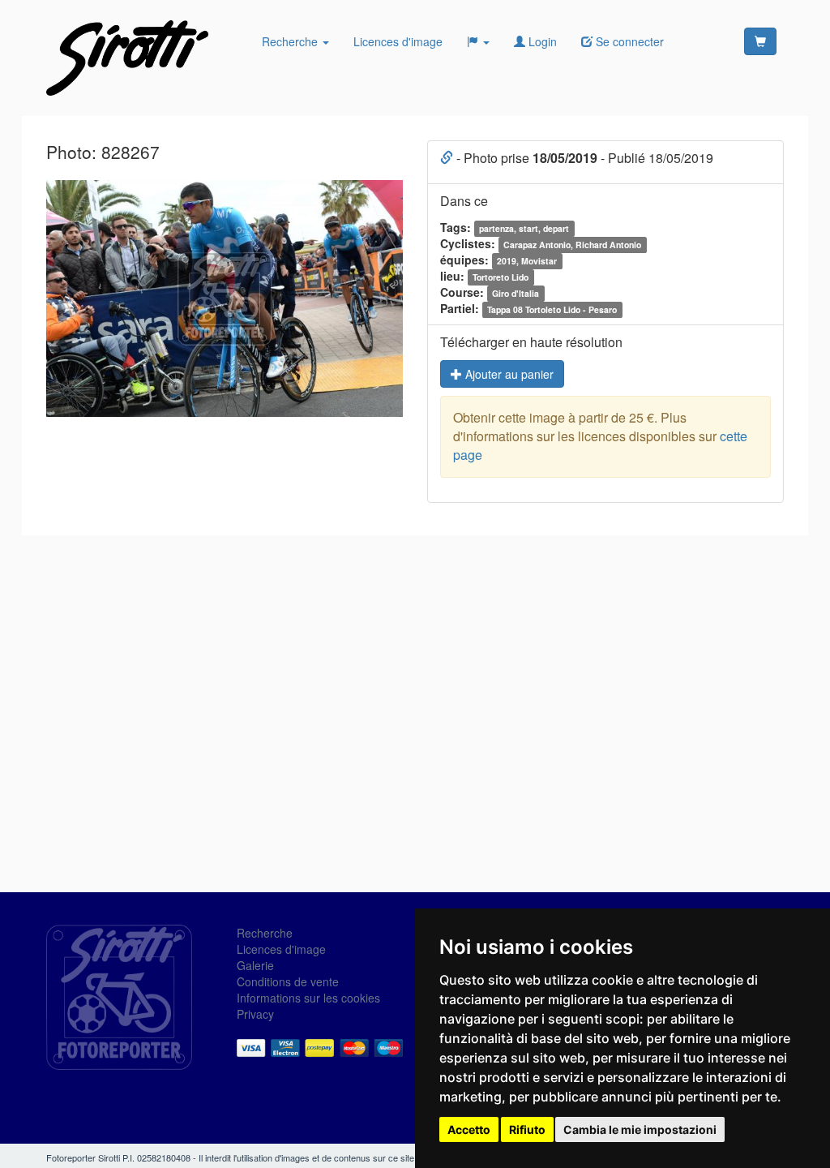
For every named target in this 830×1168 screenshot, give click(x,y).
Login (541, 41)
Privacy (255, 1014)
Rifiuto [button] (527, 1129)
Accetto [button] (468, 1129)
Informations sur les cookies (308, 998)
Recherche (291, 41)
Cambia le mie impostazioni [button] (640, 1129)
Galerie (255, 965)
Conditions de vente (288, 981)
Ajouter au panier (508, 374)
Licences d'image (398, 41)
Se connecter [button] (628, 41)
